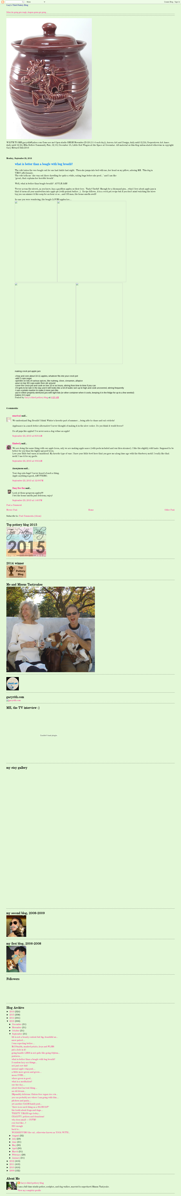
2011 (12, 1164)
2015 (12, 1015)
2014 (12, 1018)
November (17, 1028)
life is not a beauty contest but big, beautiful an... (35, 1037)
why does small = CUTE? (24, 1120)
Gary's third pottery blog (32, 1183)
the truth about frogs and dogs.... (27, 1110)
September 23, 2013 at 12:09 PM (27, 481)
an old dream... (19, 1091)
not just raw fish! (20, 1066)
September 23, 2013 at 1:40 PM (27, 500)
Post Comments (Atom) (30, 516)
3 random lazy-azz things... (24, 1063)
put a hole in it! (19, 1050)
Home (91, 510)
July (14, 1139)
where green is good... (22, 1079)
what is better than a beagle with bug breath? (33, 1059)
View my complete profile (29, 1191)
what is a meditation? (22, 1082)
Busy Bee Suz (18, 488)
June (14, 1142)
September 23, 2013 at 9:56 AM (27, 461)
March (15, 1152)
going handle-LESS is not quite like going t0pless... (36, 1053)
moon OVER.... (18, 1075)
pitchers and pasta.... (21, 1101)
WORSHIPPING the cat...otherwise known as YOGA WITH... (41, 1133)
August (16, 1136)
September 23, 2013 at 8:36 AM (27, 436)
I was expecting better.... (23, 1044)
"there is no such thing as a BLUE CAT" (30, 1107)
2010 (12, 1168)
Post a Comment (14, 505)
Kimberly (16, 444)
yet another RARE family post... (27, 1104)
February (16, 1155)
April (14, 1148)
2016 (12, 1012)
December (17, 1024)
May (14, 1145)
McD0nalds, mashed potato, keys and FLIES (33, 1047)
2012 (12, 1161)
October (16, 1031)
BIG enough (17, 1126)
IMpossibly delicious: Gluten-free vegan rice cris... (35, 1094)
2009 (12, 1171)
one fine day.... (18, 1085)
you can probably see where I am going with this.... (35, 1098)
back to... (16, 1129)
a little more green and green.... (27, 1072)
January (16, 1158)
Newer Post (11, 510)
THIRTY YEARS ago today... (26, 1113)
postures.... (17, 1056)
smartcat (16, 416)
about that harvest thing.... (24, 1088)
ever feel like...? (19, 1123)
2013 (12, 1021)
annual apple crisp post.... (23, 1069)
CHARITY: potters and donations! (28, 1117)
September (17, 1034)
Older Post (170, 510)
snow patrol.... (18, 1040)
